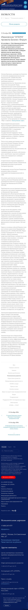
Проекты (3, 506)
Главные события (14, 367)
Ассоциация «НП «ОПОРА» (8, 484)
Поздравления (14, 397)
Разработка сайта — (7, 510)
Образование (4, 503)
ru (25, 6)
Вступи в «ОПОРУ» (8, 477)
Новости (7, 18)
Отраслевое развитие (14, 378)
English (9, 447)
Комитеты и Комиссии (6, 489)
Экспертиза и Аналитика (7, 493)
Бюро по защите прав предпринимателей (14, 392)
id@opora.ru (5, 529)
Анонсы (14, 370)
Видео (14, 394)
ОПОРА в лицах (14, 384)
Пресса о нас (14, 386)
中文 (14, 447)
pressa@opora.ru (5, 583)
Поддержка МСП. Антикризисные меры (14, 400)
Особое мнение (14, 389)
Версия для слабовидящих (9, 9)
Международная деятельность (14, 381)
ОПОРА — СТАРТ (14, 405)
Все (14, 365)
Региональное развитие (17, 18)
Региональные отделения (10, 540)
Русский (4, 447)
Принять (7, 605)
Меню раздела (14, 24)
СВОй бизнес (14, 402)
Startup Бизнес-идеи (18, 120)
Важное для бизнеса (14, 373)
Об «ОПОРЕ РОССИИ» (7, 482)
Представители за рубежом (11, 542)
